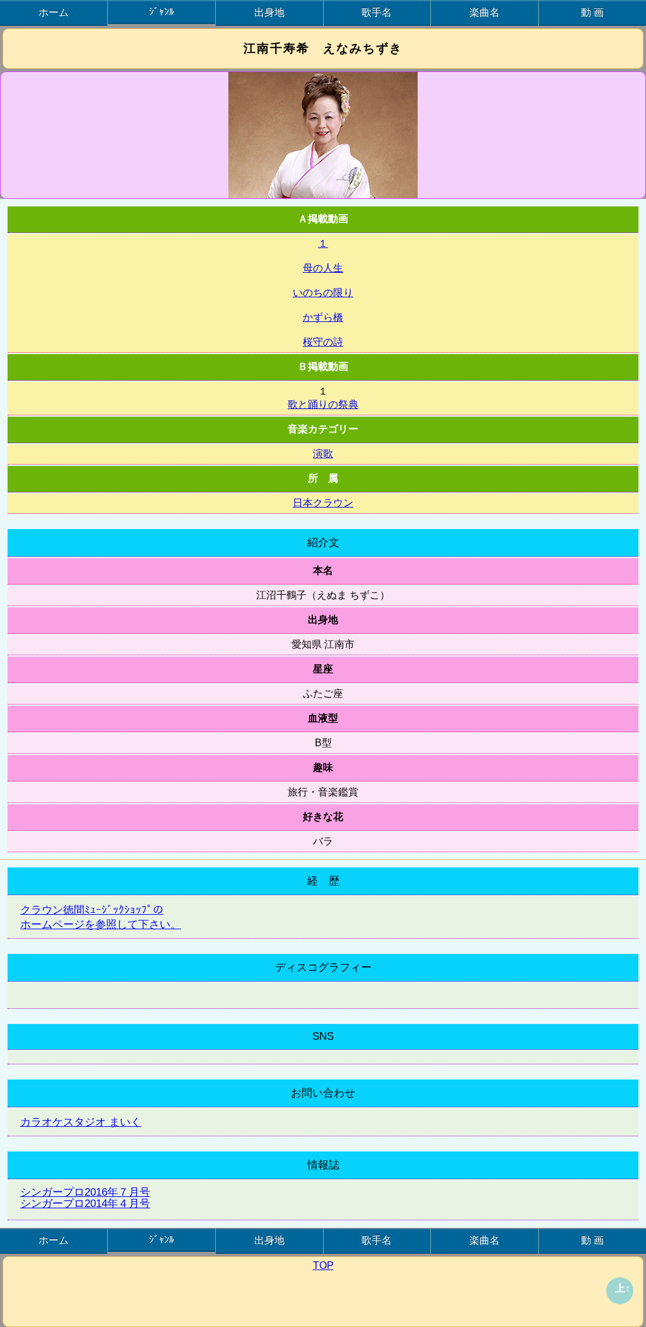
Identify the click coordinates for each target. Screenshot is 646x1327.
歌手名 (376, 12)
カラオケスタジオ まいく (80, 1122)
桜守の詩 (323, 341)
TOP (323, 1265)
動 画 (592, 12)
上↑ (622, 1288)
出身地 (269, 12)
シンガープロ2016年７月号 (85, 1192)
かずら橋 (323, 317)
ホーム (53, 12)
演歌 (323, 453)
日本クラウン (323, 502)
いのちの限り (323, 292)
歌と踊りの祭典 (323, 404)
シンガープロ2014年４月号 (85, 1204)
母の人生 (323, 268)
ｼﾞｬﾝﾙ (161, 11)
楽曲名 (484, 12)
